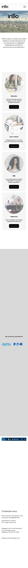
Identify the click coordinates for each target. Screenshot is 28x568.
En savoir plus (14, 107)
